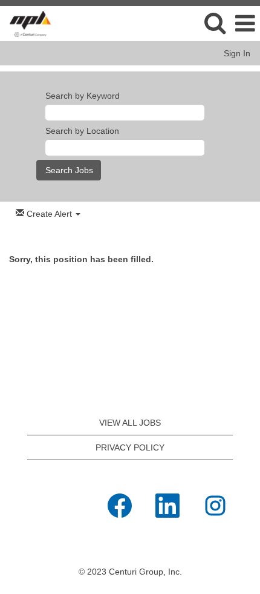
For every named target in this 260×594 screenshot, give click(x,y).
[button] (245, 23)
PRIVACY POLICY (130, 447)
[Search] (215, 22)
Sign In (237, 53)
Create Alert (49, 214)
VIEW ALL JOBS (130, 422)
